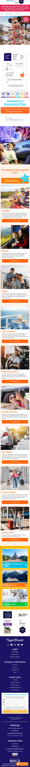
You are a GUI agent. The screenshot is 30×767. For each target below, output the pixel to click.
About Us (15, 664)
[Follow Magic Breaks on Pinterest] (18, 645)
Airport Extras (8, 532)
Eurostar (5, 251)
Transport (17, 13)
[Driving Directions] (15, 398)
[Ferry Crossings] (15, 317)
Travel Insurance (15, 685)
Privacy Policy (15, 652)
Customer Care (15, 669)
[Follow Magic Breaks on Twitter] (8, 645)
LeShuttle (6, 211)
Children (11, 73)
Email (4, 704)
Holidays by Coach (10, 371)
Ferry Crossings (8, 331)
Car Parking (7, 452)
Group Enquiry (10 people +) (16, 85)
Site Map (15, 680)
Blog (15, 672)
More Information (15, 220)
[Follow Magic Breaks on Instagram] (15, 645)
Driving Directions (9, 412)
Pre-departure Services (15, 687)
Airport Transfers (9, 492)
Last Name (4, 702)
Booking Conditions (15, 657)
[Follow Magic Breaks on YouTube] (22, 645)
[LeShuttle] (15, 197)
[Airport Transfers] (15, 478)
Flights (5, 291)
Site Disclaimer (15, 654)
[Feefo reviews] (16, 3)
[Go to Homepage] (1, 14)
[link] (15, 8)
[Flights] (15, 277)
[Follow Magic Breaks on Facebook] (11, 645)
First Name (4, 700)
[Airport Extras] (15, 518)
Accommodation (19, 63)
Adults (7, 73)
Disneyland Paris (8, 13)
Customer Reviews (15, 682)
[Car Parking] (15, 438)
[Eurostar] (15, 237)
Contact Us (15, 667)
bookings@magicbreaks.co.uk (15, 733)
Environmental (15, 690)
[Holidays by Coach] (15, 357)
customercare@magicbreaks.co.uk (15, 748)
